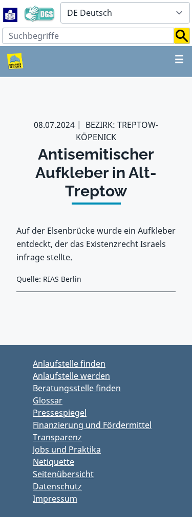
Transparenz (57, 437)
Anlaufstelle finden (69, 363)
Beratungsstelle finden (77, 388)
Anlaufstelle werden (71, 375)
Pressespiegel (60, 412)
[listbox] (125, 13)
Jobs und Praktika (67, 449)
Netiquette (53, 461)
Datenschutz (57, 486)
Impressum (55, 498)
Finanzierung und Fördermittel (92, 425)
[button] (182, 36)
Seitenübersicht (63, 474)
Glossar (47, 400)
